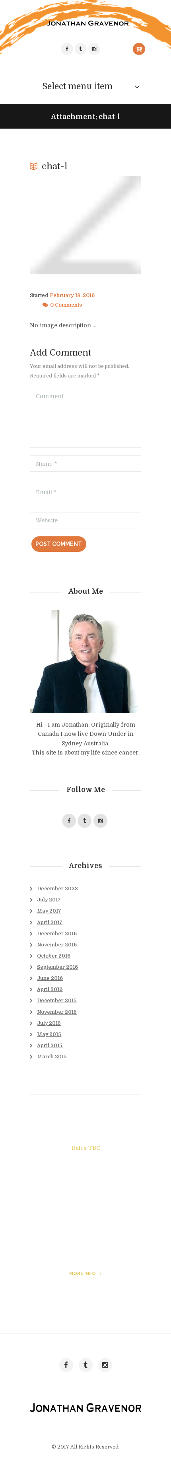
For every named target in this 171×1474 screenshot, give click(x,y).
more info (82, 1273)
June (50, 978)
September (57, 967)
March (52, 1057)
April (49, 922)
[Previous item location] (58, 225)
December (57, 888)
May (49, 911)
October (53, 956)
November (57, 945)
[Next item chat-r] (113, 225)
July (49, 900)
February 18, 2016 (72, 295)
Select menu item (77, 86)
